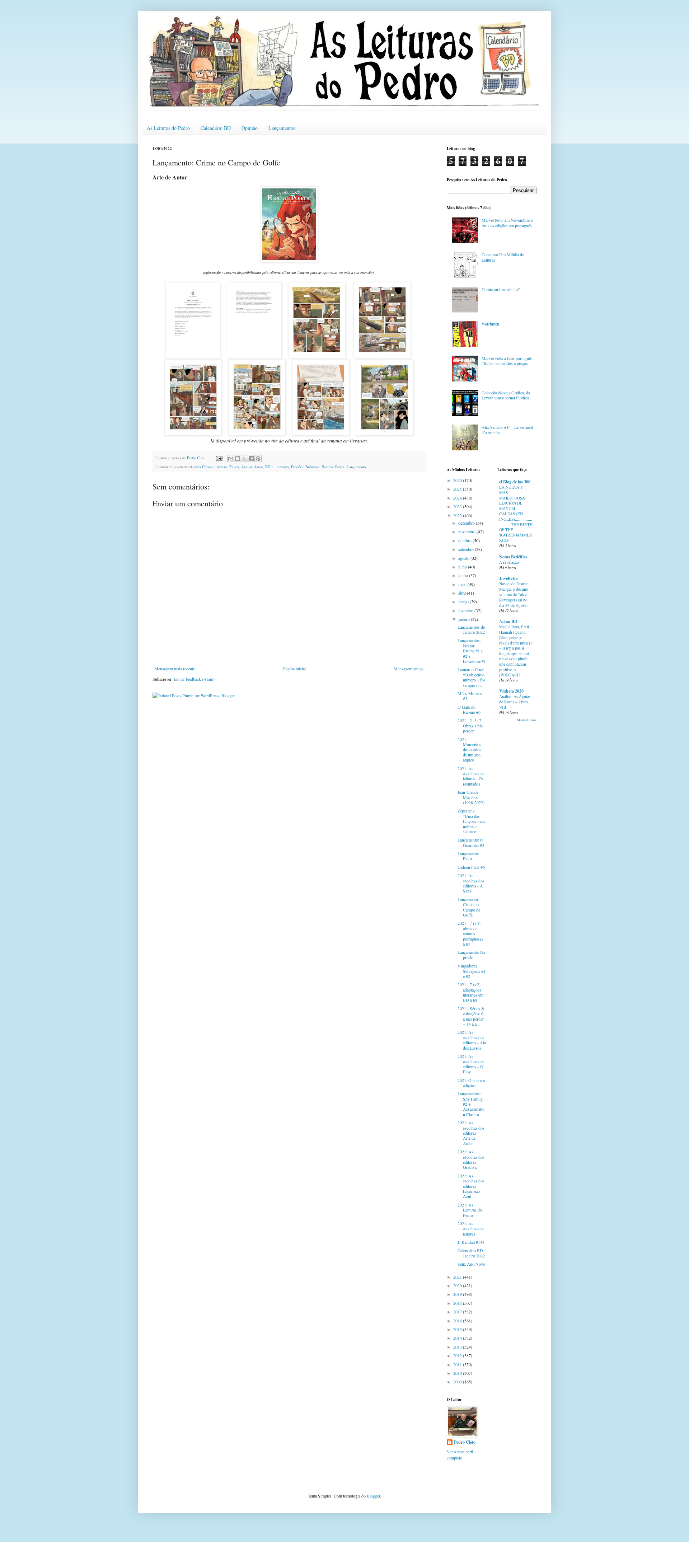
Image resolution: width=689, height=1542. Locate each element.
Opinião (250, 128)
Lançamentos (281, 128)
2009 (458, 1381)
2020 (458, 1285)
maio (463, 584)
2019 (458, 1294)
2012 (458, 1355)
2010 (458, 1373)
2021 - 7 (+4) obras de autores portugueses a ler (470, 933)
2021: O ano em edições (471, 1082)
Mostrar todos (526, 720)
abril (462, 593)
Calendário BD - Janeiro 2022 (472, 1252)
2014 (458, 1338)
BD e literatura (277, 466)
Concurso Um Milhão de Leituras (503, 257)
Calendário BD (216, 128)
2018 (458, 1303)
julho (463, 567)
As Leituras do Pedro (168, 128)
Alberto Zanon (227, 466)
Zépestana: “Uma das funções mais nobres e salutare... (471, 821)
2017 (458, 1311)
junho (463, 575)
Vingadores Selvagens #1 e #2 (472, 971)
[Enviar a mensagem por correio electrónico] (219, 457)
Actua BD (508, 621)
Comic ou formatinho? (501, 289)
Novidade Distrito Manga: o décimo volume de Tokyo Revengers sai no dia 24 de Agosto (514, 594)
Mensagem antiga (408, 668)
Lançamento (356, 466)
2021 (458, 1277)
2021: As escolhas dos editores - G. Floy (471, 1063)
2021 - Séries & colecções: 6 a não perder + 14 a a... (471, 1016)
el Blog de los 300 (514, 482)
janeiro (464, 619)
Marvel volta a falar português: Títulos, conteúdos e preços (508, 360)
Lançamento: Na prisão (471, 954)
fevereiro (466, 610)
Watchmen (490, 324)
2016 (458, 1320)
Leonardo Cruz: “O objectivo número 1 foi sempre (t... (471, 677)
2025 (458, 489)
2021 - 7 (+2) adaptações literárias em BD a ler (470, 992)
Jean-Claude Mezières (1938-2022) (471, 797)
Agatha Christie (202, 466)
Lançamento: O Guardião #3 (471, 842)
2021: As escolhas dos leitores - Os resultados (471, 776)
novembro (467, 531)
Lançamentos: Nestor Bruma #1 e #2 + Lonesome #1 (472, 650)
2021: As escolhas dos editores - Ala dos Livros (472, 1039)
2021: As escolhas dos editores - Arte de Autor (471, 1133)
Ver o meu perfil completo (460, 1455)
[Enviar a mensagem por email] (230, 458)
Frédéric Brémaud (305, 466)
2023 (458, 506)
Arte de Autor (252, 466)
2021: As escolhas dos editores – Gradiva (471, 1159)
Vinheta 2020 (511, 691)
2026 (458, 480)
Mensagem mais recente (174, 668)
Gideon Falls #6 (471, 867)
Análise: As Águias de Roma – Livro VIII (514, 702)
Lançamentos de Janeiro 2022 (471, 629)
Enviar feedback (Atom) (194, 679)
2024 (458, 498)
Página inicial (294, 668)
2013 (458, 1347)
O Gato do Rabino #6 (469, 709)
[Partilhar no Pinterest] (258, 458)
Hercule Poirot (333, 466)
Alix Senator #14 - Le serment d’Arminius (507, 429)
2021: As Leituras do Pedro (470, 1210)
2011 (458, 1364)
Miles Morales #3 (470, 695)
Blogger (373, 1496)
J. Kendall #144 (471, 1242)
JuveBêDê (508, 578)
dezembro (467, 523)
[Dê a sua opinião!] (237, 458)
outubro (465, 540)
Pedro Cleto (464, 1442)
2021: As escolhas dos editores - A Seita (471, 883)
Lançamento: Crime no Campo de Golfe (469, 907)
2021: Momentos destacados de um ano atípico (469, 749)
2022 (458, 515)
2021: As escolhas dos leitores (471, 1228)
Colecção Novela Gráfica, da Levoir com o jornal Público (506, 395)
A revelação (509, 562)
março (464, 601)
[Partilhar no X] (244, 458)
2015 (458, 1329)
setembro (466, 549)
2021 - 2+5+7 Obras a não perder (470, 725)
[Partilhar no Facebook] (251, 458)
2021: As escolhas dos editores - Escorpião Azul (471, 1186)
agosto (464, 558)
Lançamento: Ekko (468, 855)
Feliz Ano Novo (471, 1264)
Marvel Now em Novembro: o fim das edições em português (507, 222)
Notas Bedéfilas (513, 557)
